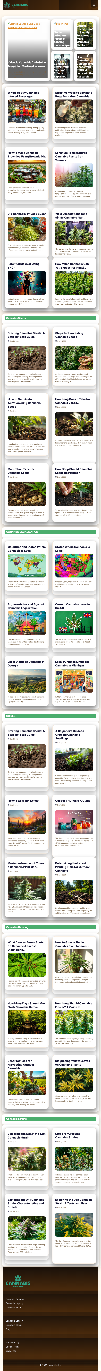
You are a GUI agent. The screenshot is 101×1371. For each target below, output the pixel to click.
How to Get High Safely (23, 800)
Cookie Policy (12, 1347)
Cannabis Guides (14, 1307)
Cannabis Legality (14, 1303)
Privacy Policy (12, 1342)
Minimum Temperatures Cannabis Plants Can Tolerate (71, 156)
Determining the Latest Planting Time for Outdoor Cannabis (72, 867)
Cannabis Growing (15, 1299)
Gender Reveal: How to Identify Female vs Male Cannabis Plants (84, 35)
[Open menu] (94, 5)
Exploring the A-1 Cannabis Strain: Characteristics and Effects (26, 1203)
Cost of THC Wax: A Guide (72, 800)
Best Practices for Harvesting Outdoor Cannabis (21, 1064)
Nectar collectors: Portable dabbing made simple (62, 39)
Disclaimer (11, 1351)
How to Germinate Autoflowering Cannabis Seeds (24, 403)
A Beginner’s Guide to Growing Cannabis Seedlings (69, 734)
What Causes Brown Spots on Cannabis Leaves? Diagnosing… (26, 946)
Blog (8, 1329)
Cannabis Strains (14, 1325)
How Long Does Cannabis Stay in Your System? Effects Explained (61, 67)
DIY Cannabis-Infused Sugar (27, 213)
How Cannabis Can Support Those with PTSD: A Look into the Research (85, 67)
